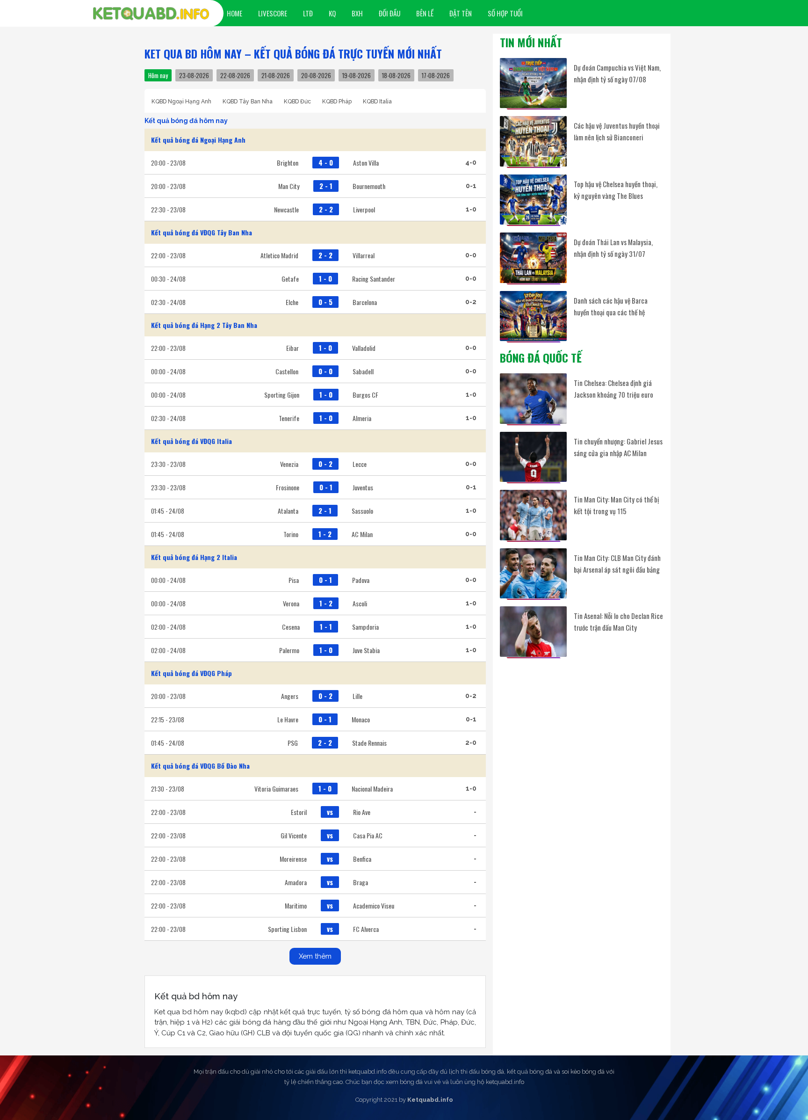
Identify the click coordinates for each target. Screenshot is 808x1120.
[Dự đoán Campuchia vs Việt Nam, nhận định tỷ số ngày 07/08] (533, 83)
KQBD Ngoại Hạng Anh (181, 101)
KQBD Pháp (337, 101)
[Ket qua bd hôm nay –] (151, 13)
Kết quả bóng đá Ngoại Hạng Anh (198, 140)
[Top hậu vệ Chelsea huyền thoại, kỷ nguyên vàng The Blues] (533, 200)
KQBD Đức (297, 101)
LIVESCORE (272, 13)
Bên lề (424, 13)
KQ (332, 13)
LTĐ (308, 13)
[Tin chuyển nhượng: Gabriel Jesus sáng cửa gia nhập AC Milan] (533, 457)
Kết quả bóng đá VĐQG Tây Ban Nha (201, 232)
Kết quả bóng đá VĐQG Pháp (191, 673)
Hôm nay (158, 75)
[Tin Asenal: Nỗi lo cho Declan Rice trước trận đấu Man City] (533, 631)
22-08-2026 (235, 75)
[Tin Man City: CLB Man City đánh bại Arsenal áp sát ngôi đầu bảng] (533, 573)
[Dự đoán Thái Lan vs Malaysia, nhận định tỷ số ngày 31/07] (533, 258)
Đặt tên (460, 13)
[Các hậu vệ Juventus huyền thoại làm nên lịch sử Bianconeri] (533, 141)
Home (234, 13)
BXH (357, 13)
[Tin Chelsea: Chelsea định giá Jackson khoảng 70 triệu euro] (533, 398)
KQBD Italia (377, 101)
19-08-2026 (356, 75)
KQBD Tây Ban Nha (248, 101)
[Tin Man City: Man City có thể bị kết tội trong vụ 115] (533, 515)
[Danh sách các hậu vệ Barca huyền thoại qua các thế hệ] (533, 316)
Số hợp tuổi (505, 13)
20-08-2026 (316, 75)
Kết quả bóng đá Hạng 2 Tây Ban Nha (204, 325)
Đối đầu (389, 13)
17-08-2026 (436, 75)
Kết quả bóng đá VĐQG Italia (191, 441)
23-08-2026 (194, 75)
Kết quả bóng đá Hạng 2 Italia (194, 557)
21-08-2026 (275, 75)
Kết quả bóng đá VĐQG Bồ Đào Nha (200, 766)
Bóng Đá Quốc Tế (541, 357)
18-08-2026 (396, 75)
